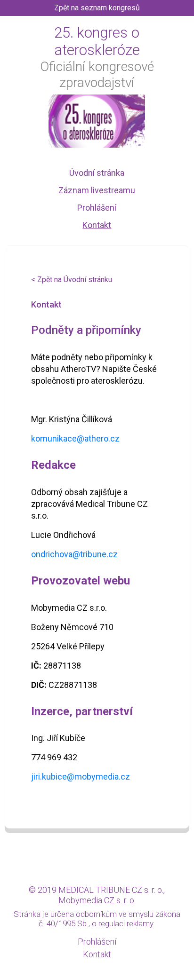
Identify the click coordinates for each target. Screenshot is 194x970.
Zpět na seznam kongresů (97, 7)
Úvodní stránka (96, 173)
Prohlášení (96, 208)
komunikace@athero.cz (75, 438)
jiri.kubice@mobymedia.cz (80, 776)
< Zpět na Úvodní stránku (71, 279)
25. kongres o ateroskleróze (97, 41)
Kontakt (96, 225)
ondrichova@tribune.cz (74, 554)
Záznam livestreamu (96, 190)
